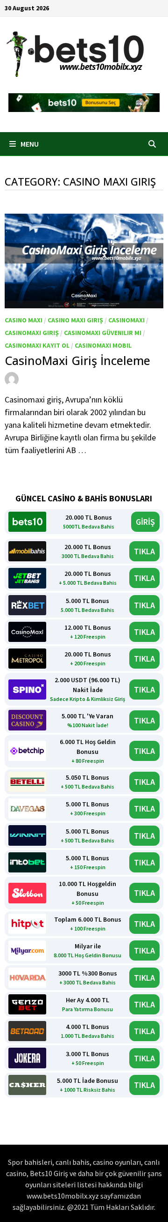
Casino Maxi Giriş (75, 320)
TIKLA (144, 551)
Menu (29, 144)
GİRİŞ (145, 521)
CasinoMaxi (126, 320)
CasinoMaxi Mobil (103, 345)
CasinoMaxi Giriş (32, 332)
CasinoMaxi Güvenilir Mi (102, 332)
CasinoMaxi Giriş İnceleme (77, 360)
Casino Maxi (23, 320)
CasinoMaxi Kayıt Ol (37, 345)
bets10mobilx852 (54, 378)
